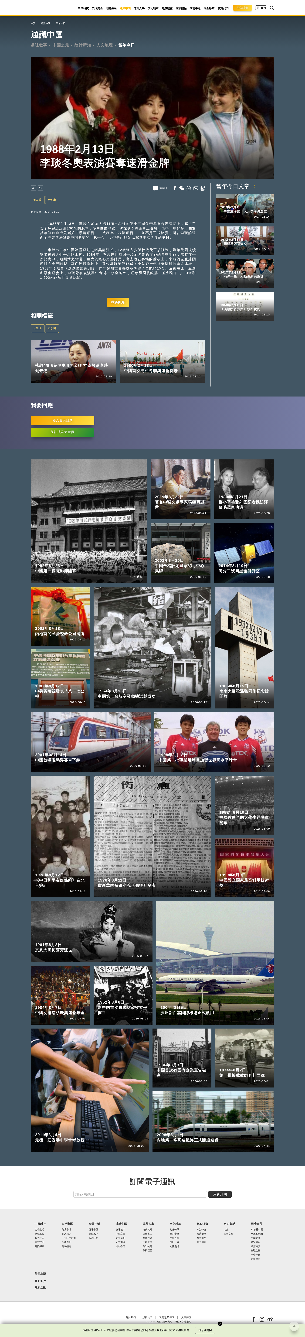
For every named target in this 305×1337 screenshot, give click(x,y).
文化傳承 (174, 1229)
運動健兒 (55, 360)
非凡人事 (139, 8)
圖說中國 (174, 1233)
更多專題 (255, 1259)
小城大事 (147, 1242)
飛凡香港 (66, 1229)
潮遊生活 (111, 8)
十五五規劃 (257, 1233)
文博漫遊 (174, 1246)
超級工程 (39, 1233)
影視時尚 (93, 1238)
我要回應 (118, 302)
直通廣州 (66, 1242)
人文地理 (104, 45)
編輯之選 (228, 1233)
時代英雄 (147, 1229)
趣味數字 (39, 45)
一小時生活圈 (69, 1238)
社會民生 (201, 1238)
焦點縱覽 (167, 8)
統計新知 (83, 45)
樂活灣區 (97, 8)
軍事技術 (39, 1242)
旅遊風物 (93, 1233)
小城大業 (255, 1238)
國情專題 (195, 8)
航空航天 (39, 1238)
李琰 (38, 200)
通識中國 (125, 8)
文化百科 (174, 1238)
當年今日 (60, 23)
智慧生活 (39, 1229)
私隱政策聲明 (167, 1317)
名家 (226, 1229)
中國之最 (61, 45)
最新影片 (209, 8)
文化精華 (153, 8)
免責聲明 (186, 1317)
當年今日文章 (233, 186)
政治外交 (201, 1229)
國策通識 (255, 1246)
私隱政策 (170, 1330)
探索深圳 (66, 1233)
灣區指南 (66, 1246)
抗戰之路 (255, 1250)
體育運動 (201, 1242)
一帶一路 (255, 1254)
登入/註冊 (242, 7)
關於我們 (223, 8)
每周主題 (40, 1273)
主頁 (33, 23)
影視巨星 (147, 1250)
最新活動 (40, 1287)
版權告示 (147, 1317)
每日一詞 (174, 1242)
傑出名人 (147, 1233)
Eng (263, 7)
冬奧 (53, 200)
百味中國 (93, 1229)
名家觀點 (181, 8)
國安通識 (255, 1242)
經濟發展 (201, 1233)
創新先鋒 (147, 1238)
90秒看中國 (257, 1229)
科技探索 (39, 1246)
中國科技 (83, 8)
